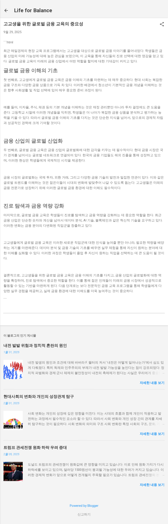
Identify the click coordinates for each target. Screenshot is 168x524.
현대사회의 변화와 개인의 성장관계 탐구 (39, 396)
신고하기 (84, 514)
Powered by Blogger (84, 506)
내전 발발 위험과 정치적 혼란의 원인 (35, 345)
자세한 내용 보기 (152, 383)
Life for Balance (33, 10)
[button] (161, 25)
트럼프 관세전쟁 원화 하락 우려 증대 (35, 447)
